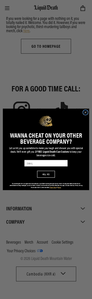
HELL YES (46, 174)
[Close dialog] (85, 112)
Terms (59, 187)
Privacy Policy (53, 187)
